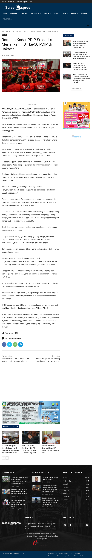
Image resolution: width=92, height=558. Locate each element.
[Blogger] (65, 525)
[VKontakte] (87, 525)
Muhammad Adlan (15, 338)
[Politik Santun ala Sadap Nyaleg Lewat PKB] (36, 479)
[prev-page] (3, 458)
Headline (5, 442)
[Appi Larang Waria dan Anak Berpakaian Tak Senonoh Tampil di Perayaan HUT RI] (67, 43)
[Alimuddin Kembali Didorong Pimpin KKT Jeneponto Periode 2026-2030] (51, 437)
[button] (87, 25)
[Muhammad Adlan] (3, 338)
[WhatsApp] (15, 344)
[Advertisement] (31, 384)
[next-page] (7, 458)
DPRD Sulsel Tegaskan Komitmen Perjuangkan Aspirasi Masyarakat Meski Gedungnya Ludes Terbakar (81, 79)
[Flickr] (76, 525)
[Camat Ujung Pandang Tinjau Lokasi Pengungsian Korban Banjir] (6, 502)
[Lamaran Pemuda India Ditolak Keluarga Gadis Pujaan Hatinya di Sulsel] (6, 492)
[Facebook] (4, 344)
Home (4, 31)
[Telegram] (20, 344)
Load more (75, 89)
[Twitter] (9, 344)
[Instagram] (81, 525)
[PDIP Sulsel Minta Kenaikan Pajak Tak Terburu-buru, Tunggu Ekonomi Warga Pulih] (31, 437)
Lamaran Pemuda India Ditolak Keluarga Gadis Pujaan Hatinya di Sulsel (19, 492)
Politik (9, 31)
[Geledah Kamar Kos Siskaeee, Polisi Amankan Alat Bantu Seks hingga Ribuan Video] (36, 500)
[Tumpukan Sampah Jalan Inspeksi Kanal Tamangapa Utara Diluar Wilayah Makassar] (6, 479)
